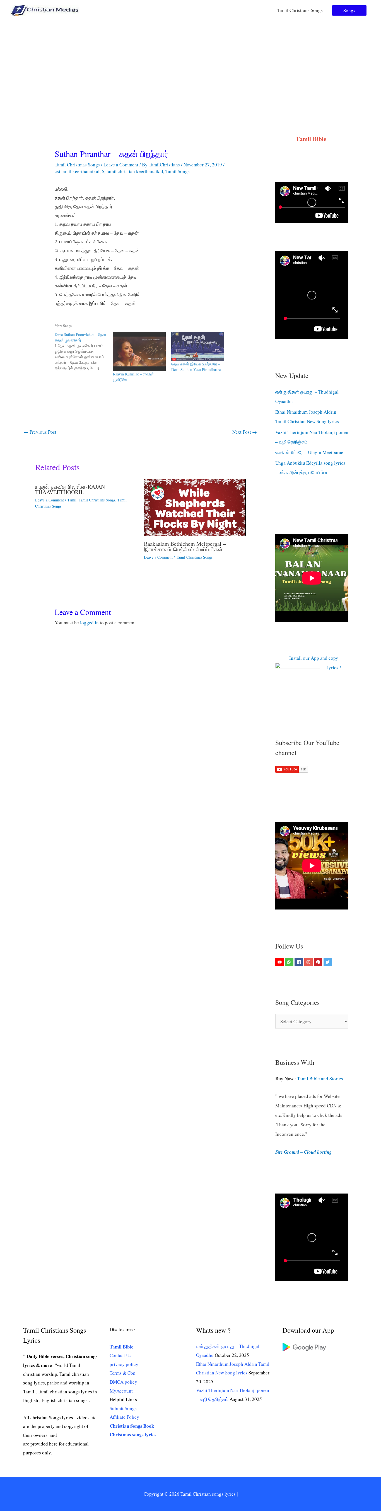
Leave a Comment (120, 164)
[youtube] (280, 962)
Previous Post (40, 432)
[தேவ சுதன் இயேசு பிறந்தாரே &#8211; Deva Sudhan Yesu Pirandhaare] (197, 346)
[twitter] (328, 962)
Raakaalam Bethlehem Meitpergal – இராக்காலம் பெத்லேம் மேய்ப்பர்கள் (185, 546)
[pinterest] (319, 962)
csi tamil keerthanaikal (77, 171)
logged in (89, 622)
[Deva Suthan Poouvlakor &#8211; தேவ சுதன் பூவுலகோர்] (84, 351)
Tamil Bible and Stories (321, 1078)
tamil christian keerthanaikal (135, 171)
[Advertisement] (190, 62)
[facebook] (299, 962)
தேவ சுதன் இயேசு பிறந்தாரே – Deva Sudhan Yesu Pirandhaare (196, 366)
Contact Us (120, 1355)
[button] (349, 10)
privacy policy (124, 1364)
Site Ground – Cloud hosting (303, 1152)
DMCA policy (123, 1382)
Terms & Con (123, 1373)
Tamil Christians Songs (300, 10)
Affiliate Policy (124, 1417)
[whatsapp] (290, 962)
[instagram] (309, 962)
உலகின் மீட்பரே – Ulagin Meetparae (309, 452)
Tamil (71, 500)
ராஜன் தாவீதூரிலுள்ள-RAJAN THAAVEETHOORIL (70, 489)
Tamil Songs (177, 171)
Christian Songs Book (132, 1425)
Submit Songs (123, 1408)
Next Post (244, 432)
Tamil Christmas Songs (77, 164)
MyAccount (121, 1391)
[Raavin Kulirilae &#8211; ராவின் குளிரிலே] (139, 351)
